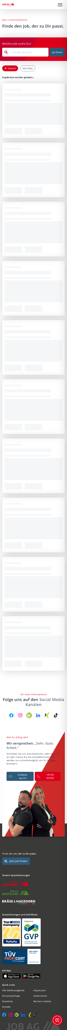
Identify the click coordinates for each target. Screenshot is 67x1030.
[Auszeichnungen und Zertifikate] (33, 932)
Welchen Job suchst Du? (16, 43)
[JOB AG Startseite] (8, 4)
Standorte (7, 1001)
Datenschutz (40, 995)
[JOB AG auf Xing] (47, 715)
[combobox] (25, 52)
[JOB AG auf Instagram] (20, 715)
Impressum (40, 990)
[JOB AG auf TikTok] (56, 715)
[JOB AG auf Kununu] (29, 715)
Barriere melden (42, 1001)
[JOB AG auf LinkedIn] (38, 715)
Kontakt (6, 1006)
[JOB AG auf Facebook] (11, 715)
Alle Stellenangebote (13, 990)
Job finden (57, 52)
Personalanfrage (11, 995)
